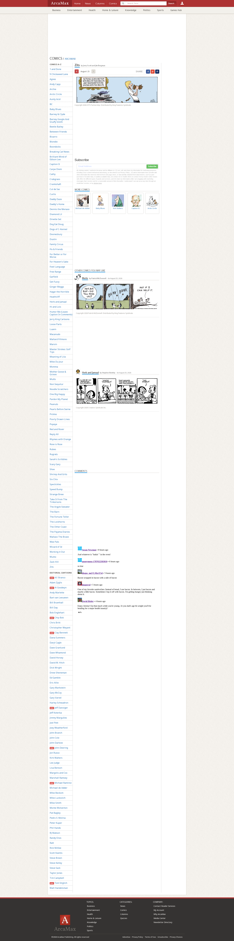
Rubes (53, 449)
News (122, 906)
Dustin (53, 239)
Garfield (54, 276)
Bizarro (53, 136)
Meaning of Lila (58, 356)
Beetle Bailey (56, 126)
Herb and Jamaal (58, 301)
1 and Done (55, 69)
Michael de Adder (58, 787)
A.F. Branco (57, 577)
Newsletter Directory (163, 922)
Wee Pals (54, 541)
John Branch (56, 732)
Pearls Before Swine (60, 409)
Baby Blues (55, 109)
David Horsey (56, 657)
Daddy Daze (56, 199)
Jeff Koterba (56, 712)
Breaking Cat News (59, 151)
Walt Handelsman (59, 887)
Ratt (52, 842)
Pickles (53, 414)
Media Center (159, 918)
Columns (124, 914)
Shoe (52, 469)
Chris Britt (55, 622)
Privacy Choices (176, 937)
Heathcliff (55, 296)
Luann (53, 329)
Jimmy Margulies (58, 717)
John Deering (59, 747)
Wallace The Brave (59, 536)
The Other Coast (58, 526)
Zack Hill (54, 561)
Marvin (53, 344)
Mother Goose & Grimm (58, 373)
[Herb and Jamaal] (78, 371)
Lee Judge (55, 762)
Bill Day (54, 607)
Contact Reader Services (164, 906)
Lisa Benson (56, 767)
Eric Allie (54, 682)
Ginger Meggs (57, 286)
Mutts (53, 379)
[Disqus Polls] (117, 507)
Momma (54, 366)
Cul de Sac (55, 189)
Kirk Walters (56, 757)
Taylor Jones (56, 872)
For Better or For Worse (58, 255)
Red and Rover (57, 429)
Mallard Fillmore (58, 339)
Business (56, 10)
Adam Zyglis (56, 582)
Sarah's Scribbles (58, 459)
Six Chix (54, 479)
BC (51, 104)
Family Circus (56, 244)
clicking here (98, 183)
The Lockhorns (57, 521)
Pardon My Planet (59, 399)
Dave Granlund (57, 647)
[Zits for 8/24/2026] (77, 71)
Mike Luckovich (57, 797)
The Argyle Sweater (60, 506)
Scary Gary (55, 464)
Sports (160, 10)
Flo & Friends (56, 249)
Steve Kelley (56, 862)
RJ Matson (55, 832)
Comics (123, 910)
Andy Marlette (57, 592)
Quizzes (123, 918)
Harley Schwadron (59, 702)
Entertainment (74, 10)
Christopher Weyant (60, 627)
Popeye (53, 424)
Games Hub (176, 10)
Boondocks (55, 146)
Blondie (54, 141)
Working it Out (57, 551)
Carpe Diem (56, 169)
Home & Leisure (110, 10)
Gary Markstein (58, 687)
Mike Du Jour (56, 361)
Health (92, 10)
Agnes (53, 79)
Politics (146, 10)
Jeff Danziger (59, 707)
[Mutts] (78, 277)
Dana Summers (57, 637)
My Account (159, 910)
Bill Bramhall (56, 602)
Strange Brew (57, 494)
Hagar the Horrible (59, 291)
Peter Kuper (56, 822)
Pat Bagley (55, 812)
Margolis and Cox (58, 772)
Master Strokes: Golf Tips (60, 350)
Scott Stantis (56, 852)
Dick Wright (56, 667)
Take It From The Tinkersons (58, 501)
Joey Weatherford (58, 727)
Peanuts (54, 404)
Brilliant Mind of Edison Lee (58, 158)
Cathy (53, 174)
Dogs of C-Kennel (58, 229)
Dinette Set (55, 219)
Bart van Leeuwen (59, 597)
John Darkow (56, 742)
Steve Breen (56, 857)
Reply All (54, 434)
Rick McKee (55, 847)
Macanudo (55, 334)
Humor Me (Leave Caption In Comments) (61, 313)
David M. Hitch (57, 662)
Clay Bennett (59, 632)
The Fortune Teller (59, 516)
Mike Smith (55, 802)
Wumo (53, 556)
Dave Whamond (58, 652)
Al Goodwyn (58, 587)
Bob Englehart (57, 612)
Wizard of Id (56, 546)
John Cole (54, 737)
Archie (53, 89)
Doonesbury (56, 234)
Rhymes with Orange (60, 439)
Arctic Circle (56, 94)
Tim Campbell (57, 877)
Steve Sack (55, 867)
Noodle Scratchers (59, 389)
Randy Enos (55, 837)
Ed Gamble (55, 677)
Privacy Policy (137, 937)
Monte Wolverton (58, 807)
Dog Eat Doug (57, 224)
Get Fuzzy (54, 281)
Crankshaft (55, 184)
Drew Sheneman (58, 672)
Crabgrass (55, 179)
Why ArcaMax (160, 914)
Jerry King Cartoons (59, 319)
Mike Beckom (56, 792)
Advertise (126, 937)
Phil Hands (55, 827)
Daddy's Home (57, 204)
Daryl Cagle (55, 642)
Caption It (55, 164)
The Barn (54, 511)
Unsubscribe (163, 937)
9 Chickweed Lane (59, 74)
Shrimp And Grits (58, 474)
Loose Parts (56, 324)
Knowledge (130, 10)
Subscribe (152, 166)
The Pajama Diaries (60, 531)
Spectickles (55, 484)
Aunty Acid (55, 99)
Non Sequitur (56, 384)
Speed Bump (56, 489)
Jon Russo (55, 752)
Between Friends (58, 131)
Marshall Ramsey (58, 777)
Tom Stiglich (58, 882)
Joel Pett (54, 722)
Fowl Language (57, 266)
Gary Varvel (55, 697)
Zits (52, 566)
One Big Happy (57, 394)
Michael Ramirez (61, 782)
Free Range (55, 271)
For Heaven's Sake (59, 261)
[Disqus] (117, 579)
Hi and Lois (55, 306)
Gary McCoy (56, 692)
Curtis (53, 194)
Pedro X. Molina (58, 817)
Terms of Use (150, 937)
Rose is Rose (56, 444)
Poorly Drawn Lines (60, 419)
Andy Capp (55, 84)
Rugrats (54, 454)
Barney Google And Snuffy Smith (59, 120)
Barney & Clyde (57, 114)
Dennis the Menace (59, 209)
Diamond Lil (56, 214)
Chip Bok (57, 617)
